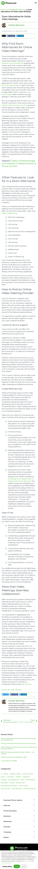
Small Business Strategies (9, 785)
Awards (5, 774)
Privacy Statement (6, 863)
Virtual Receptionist (29, 788)
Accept (17, 866)
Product (12, 782)
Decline (24, 866)
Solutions (7, 816)
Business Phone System (13, 800)
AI (1, 774)
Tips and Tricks (5, 788)
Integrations (26, 777)
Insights (18, 777)
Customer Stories (27, 774)
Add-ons (7, 805)
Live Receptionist (13, 780)
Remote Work (6, 690)
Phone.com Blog (7, 10)
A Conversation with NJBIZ (9, 761)
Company (7, 832)
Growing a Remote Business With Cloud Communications (18, 743)
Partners (7, 827)
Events (3, 777)
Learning (4, 780)
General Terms (27, 861)
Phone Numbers (10, 811)
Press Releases (30, 780)
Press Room (4, 782)
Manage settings (7, 866)
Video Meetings (20, 10)
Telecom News (23, 785)
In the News (10, 777)
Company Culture (15, 774)
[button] (4, 36)
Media (22, 780)
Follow (6, 837)
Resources (8, 821)
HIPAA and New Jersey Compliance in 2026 (14, 757)
